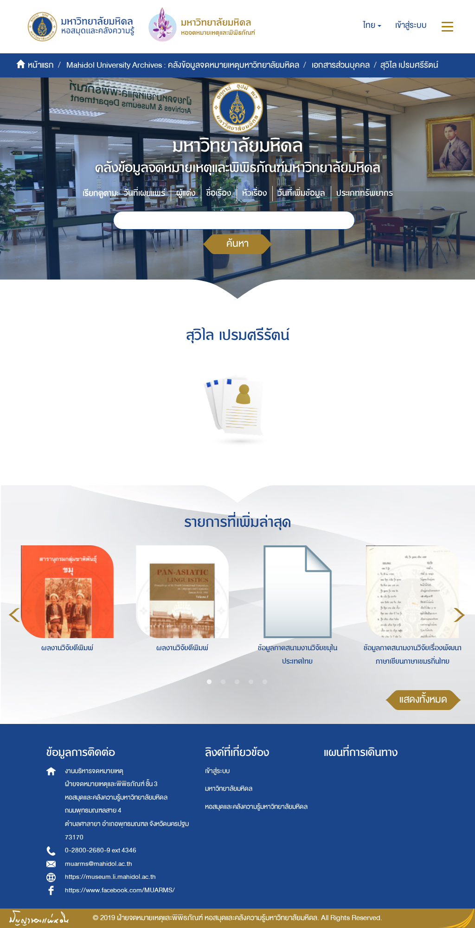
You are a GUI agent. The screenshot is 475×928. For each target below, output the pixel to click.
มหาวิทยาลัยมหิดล (228, 788)
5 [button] (265, 682)
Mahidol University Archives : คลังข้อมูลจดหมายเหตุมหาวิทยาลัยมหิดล (182, 65)
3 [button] (237, 682)
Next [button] (459, 615)
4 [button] (251, 682)
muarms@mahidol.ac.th (98, 864)
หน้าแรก (41, 65)
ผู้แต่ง (185, 193)
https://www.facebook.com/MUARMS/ (120, 890)
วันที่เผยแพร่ (144, 193)
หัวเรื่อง (254, 193)
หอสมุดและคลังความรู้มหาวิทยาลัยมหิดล (256, 807)
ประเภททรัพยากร (364, 193)
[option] (64, 613)
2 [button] (223, 682)
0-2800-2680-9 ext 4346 (100, 850)
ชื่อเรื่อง (218, 193)
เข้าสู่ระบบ (217, 771)
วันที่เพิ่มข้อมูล (301, 193)
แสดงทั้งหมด (423, 699)
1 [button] (209, 682)
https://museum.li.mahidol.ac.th (110, 877)
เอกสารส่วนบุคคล (341, 65)
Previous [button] (14, 615)
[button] (372, 25)
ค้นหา (237, 243)
